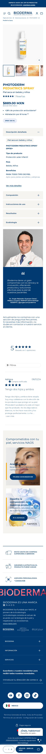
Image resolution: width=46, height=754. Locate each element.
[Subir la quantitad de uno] (11, 749)
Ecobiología (11, 222)
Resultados (11, 213)
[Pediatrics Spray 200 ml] (9, 70)
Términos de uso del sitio (12, 718)
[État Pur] (37, 630)
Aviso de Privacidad (34, 715)
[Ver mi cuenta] (36, 13)
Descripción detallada (16, 132)
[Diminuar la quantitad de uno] (6, 749)
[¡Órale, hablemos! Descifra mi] (39, 740)
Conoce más (20, 580)
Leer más (10, 416)
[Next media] (39, 60)
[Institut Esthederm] (23, 630)
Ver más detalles (13, 186)
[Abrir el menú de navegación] (4, 13)
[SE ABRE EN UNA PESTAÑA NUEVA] (8, 605)
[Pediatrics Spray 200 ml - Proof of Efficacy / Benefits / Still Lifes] (21, 70)
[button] (41, 13)
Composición (12, 195)
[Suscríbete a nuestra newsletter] (40, 680)
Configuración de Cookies (33, 718)
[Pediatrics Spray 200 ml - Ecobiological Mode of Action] (33, 70)
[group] (23, 44)
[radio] (10, 120)
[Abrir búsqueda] (9, 13)
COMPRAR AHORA (29, 5)
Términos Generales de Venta (15, 715)
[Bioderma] (8, 630)
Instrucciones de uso (15, 204)
